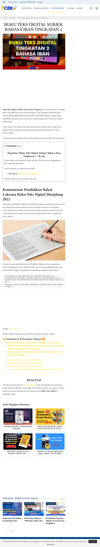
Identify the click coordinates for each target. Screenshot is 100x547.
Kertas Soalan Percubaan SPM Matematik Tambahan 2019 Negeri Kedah (35, 369)
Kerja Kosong (41, 8)
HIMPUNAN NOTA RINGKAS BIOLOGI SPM (26, 363)
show (19, 146)
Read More (50, 544)
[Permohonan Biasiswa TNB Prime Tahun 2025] (34, 509)
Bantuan (27, 8)
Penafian (40, 2)
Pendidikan (58, 8)
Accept (92, 541)
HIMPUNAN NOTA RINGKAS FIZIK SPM (24, 360)
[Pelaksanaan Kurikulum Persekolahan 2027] (12, 509)
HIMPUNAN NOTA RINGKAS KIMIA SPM (24, 366)
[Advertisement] (34, 90)
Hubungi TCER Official (27, 2)
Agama (70, 8)
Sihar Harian (15, 329)
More (79, 8)
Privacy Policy (13, 2)
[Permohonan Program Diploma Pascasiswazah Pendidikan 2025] (55, 509)
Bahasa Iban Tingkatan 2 (29, 174)
